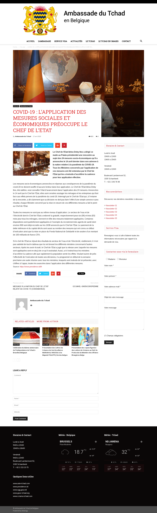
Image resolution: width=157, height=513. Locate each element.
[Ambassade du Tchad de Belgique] (78, 20)
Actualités (76, 41)
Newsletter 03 (111, 212)
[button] (141, 41)
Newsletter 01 (111, 205)
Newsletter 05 (111, 218)
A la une (22, 47)
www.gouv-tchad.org (21, 493)
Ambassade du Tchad (23, 136)
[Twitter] (138, 1)
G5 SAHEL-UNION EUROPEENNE (85, 286)
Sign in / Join (34, 2)
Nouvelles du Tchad (26, 106)
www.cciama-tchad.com (22, 496)
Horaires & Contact (115, 145)
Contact (126, 41)
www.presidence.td (20, 487)
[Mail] (32, 305)
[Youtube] (142, 1)
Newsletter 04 (111, 215)
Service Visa (60, 41)
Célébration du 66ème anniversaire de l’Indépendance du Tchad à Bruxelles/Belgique (26, 350)
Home (15, 47)
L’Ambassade (44, 41)
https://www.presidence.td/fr (31, 267)
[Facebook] (130, 1)
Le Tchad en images (108, 41)
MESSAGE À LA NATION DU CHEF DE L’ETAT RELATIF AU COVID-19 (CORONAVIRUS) (31, 287)
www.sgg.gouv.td (20, 490)
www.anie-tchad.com (21, 483)
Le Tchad (90, 41)
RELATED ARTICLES (24, 321)
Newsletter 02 (111, 209)
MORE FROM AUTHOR (47, 321)
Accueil (30, 41)
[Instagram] (134, 1)
